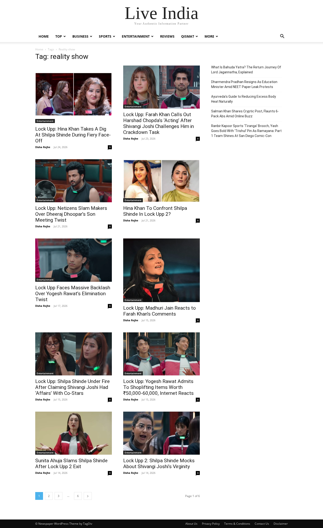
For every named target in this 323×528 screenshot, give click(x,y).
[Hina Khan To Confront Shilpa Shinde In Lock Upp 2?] (161, 180)
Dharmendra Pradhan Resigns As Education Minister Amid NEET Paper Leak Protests (244, 84)
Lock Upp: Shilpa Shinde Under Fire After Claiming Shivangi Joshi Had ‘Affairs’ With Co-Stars (72, 387)
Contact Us (262, 524)
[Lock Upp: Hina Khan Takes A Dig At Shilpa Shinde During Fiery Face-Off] (73, 94)
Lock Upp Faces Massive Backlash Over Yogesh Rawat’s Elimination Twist (72, 293)
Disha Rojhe (42, 147)
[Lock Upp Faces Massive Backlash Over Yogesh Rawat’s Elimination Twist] (73, 260)
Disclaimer (281, 524)
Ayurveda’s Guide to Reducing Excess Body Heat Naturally (243, 99)
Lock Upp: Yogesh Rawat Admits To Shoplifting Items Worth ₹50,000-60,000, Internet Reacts (158, 387)
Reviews (167, 36)
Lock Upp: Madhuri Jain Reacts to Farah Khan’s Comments (159, 311)
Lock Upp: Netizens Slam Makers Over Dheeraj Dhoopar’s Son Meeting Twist (71, 214)
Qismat (187, 36)
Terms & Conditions (237, 524)
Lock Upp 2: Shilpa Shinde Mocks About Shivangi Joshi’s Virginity (159, 463)
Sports (105, 36)
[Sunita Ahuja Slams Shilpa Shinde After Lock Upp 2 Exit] (73, 433)
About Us (191, 524)
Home (44, 36)
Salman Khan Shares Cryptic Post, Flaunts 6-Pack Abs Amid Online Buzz (245, 113)
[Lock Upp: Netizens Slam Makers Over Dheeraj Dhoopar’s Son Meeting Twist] (73, 180)
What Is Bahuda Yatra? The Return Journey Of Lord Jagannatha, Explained (246, 69)
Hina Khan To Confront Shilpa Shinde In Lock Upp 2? (155, 211)
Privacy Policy (211, 524)
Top (58, 36)
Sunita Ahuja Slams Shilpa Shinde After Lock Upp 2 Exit (71, 463)
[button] (282, 37)
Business (80, 36)
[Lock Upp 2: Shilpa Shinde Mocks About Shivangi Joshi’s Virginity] (161, 433)
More (209, 36)
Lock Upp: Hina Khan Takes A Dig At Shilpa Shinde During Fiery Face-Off (73, 135)
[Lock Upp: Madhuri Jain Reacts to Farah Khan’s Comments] (161, 270)
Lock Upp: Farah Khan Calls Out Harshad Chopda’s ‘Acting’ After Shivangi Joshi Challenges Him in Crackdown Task (158, 123)
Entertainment (136, 36)
